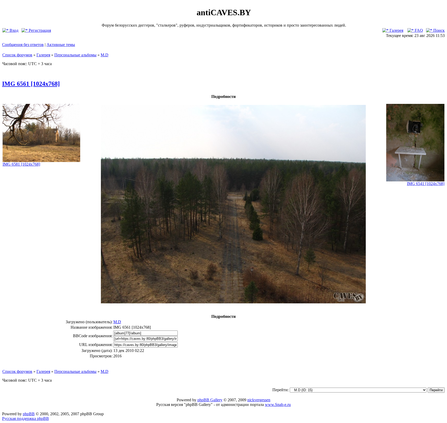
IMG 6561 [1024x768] (31, 83)
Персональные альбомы (75, 55)
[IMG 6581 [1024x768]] (41, 160)
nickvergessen (258, 400)
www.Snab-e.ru (278, 404)
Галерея (396, 30)
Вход (13, 30)
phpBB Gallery (209, 400)
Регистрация (39, 30)
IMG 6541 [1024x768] (425, 183)
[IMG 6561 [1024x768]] (233, 302)
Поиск (438, 30)
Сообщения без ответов (23, 44)
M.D (104, 55)
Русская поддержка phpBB (25, 418)
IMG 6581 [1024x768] (21, 164)
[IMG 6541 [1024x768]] (415, 180)
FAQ (418, 30)
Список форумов (17, 55)
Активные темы (61, 44)
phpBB (29, 414)
